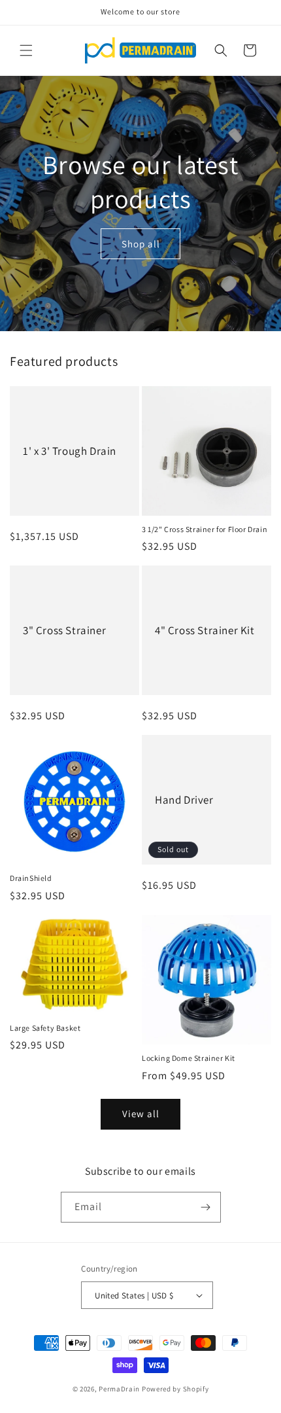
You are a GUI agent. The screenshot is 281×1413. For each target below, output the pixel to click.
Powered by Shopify (175, 1388)
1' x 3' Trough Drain (69, 451)
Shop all (141, 244)
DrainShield (31, 878)
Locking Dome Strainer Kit (188, 1058)
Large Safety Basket (45, 1028)
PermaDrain (119, 1388)
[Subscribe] (205, 1207)
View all (140, 1113)
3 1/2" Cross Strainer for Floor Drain (204, 529)
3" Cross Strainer (64, 630)
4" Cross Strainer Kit (205, 630)
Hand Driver (184, 800)
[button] (26, 50)
